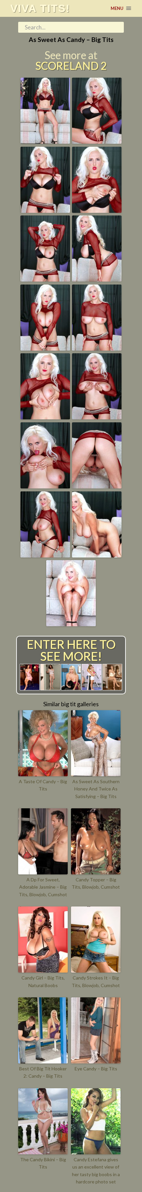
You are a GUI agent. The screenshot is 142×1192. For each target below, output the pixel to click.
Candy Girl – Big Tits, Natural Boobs (43, 981)
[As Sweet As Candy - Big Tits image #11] (45, 486)
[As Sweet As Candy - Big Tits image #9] (45, 417)
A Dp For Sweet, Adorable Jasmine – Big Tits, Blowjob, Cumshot (43, 887)
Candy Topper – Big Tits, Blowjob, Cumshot (96, 883)
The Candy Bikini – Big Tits (43, 1163)
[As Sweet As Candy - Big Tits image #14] (97, 555)
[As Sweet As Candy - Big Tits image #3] (45, 210)
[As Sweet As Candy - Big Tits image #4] (97, 210)
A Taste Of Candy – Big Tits (43, 785)
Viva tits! (40, 8)
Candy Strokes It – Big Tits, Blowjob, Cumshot (96, 981)
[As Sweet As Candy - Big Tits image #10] (97, 417)
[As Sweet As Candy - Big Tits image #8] (97, 348)
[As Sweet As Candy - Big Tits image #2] (97, 141)
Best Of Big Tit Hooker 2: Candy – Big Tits (43, 1072)
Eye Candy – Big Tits (96, 1068)
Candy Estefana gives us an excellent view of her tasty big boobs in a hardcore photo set (96, 1170)
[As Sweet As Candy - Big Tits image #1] (45, 141)
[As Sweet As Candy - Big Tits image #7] (45, 348)
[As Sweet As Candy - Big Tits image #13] (45, 555)
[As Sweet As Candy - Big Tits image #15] (71, 624)
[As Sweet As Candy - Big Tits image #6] (97, 279)
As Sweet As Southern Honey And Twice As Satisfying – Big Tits (96, 789)
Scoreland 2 (71, 65)
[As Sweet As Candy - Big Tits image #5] (45, 279)
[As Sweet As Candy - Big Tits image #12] (97, 486)
